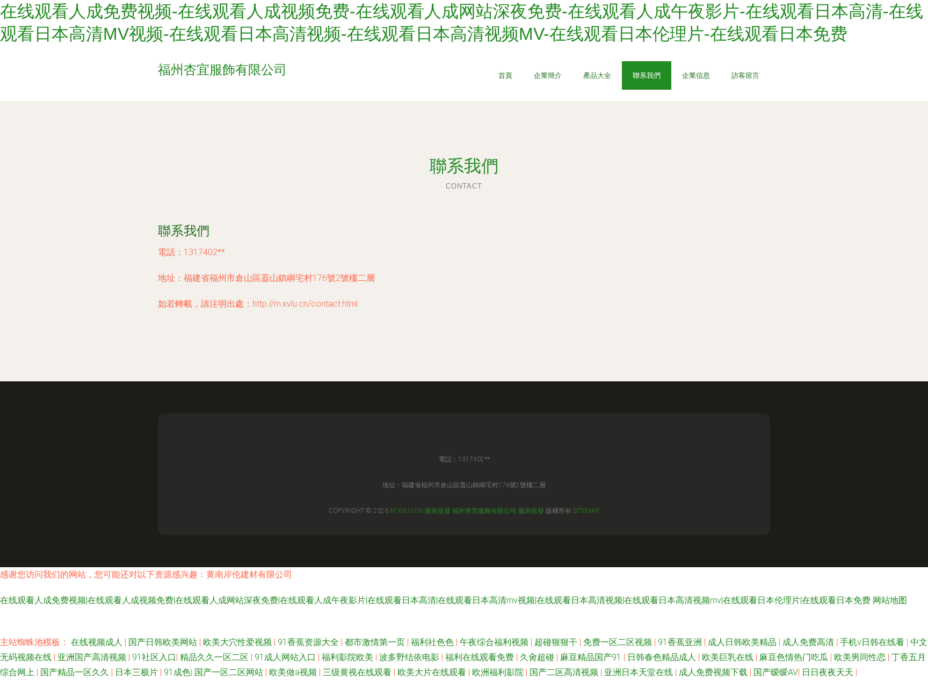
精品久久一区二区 (215, 657)
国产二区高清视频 (565, 672)
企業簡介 (548, 75)
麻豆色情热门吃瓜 (794, 657)
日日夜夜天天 (829, 672)
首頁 (505, 75)
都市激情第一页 (376, 642)
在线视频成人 (98, 642)
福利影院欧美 (348, 657)
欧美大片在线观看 (432, 672)
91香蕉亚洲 (681, 642)
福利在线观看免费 (480, 657)
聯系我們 (647, 75)
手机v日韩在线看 (873, 642)
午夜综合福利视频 (495, 642)
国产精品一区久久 (75, 672)
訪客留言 (745, 75)
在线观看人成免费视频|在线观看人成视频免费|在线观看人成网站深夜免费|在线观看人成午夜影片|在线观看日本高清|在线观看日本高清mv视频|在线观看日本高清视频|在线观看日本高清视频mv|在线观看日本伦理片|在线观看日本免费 (435, 600)
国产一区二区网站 (229, 672)
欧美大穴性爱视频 (238, 642)
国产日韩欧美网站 (163, 642)
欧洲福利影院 (499, 672)
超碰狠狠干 (556, 642)
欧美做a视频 (294, 672)
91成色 (177, 672)
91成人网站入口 (286, 657)
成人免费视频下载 (714, 672)
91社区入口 (154, 657)
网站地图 (890, 600)
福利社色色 (433, 642)
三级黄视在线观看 (358, 672)
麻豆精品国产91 (592, 657)
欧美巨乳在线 (729, 657)
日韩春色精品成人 (662, 657)
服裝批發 (438, 511)
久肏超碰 (538, 657)
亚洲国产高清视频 (92, 657)
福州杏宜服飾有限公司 (484, 511)
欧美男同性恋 (861, 657)
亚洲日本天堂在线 (639, 672)
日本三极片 (137, 672)
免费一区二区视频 (618, 642)
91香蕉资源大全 (309, 642)
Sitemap (586, 511)
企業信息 (696, 75)
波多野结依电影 (410, 657)
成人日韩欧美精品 (743, 642)
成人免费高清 (809, 642)
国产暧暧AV (775, 672)
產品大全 (597, 75)
